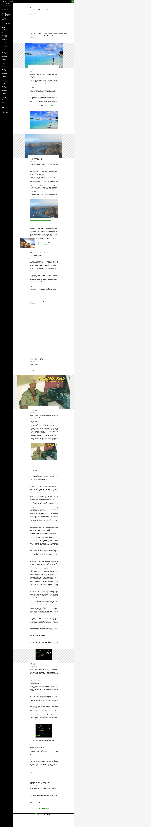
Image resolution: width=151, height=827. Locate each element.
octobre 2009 (4, 76)
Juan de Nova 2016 (39, 9)
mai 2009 (3, 83)
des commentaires (5, 112)
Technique (3, 103)
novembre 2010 (4, 57)
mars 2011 (3, 52)
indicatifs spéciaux (40, 783)
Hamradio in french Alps (7, 1)
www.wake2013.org (52, 105)
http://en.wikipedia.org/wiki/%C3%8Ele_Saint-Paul (40, 222)
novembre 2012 (4, 36)
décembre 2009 (4, 73)
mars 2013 (3, 32)
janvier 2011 (4, 55)
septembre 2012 (4, 39)
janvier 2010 (4, 72)
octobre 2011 (4, 45)
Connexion (3, 109)
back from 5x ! (37, 359)
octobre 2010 (4, 59)
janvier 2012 (4, 42)
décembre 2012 (4, 35)
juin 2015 (3, 29)
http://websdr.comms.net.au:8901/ (37, 711)
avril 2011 (3, 50)
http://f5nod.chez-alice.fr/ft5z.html (48, 247)
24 (44, 814)
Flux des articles (5, 111)
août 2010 (3, 62)
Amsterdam (36, 159)
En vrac (34, 410)
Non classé (3, 102)
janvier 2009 (4, 89)
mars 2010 (3, 69)
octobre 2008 (4, 93)
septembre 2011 (4, 46)
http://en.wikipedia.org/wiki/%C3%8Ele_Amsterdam (40, 220)
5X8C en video (37, 301)
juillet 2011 (3, 49)
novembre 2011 (4, 43)
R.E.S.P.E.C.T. (35, 470)
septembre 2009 (4, 77)
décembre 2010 (4, 56)
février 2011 (4, 53)
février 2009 (4, 87)
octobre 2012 (4, 38)
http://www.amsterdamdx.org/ (36, 281)
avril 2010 (3, 67)
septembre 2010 (4, 60)
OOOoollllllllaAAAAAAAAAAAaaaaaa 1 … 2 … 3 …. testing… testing (48, 34)
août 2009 (3, 79)
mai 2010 (3, 66)
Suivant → (49, 814)
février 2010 (4, 70)
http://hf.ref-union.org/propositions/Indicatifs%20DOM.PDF (42, 808)
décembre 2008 (4, 90)
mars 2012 (3, 40)
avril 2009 (3, 84)
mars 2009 (3, 86)
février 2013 (4, 33)
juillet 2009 (3, 80)
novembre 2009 (4, 74)
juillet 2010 (3, 63)
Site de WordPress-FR (5, 113)
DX (30, 7)
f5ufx (2, 100)
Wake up (34, 69)
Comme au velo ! (38, 664)
